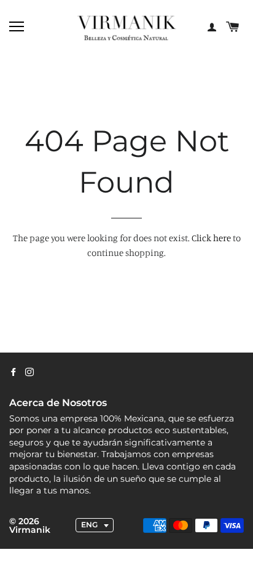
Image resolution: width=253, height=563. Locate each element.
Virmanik (29, 529)
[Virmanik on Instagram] (29, 372)
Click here (211, 238)
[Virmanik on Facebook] (13, 372)
